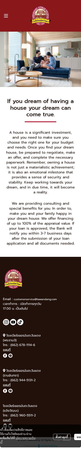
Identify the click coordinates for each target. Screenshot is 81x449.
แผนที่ (7, 349)
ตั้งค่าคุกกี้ (62, 437)
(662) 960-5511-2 (23, 415)
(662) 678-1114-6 (22, 345)
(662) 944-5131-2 (23, 380)
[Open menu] (6, 16)
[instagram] (6, 322)
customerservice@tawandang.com (35, 299)
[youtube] (13, 322)
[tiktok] (20, 322)
